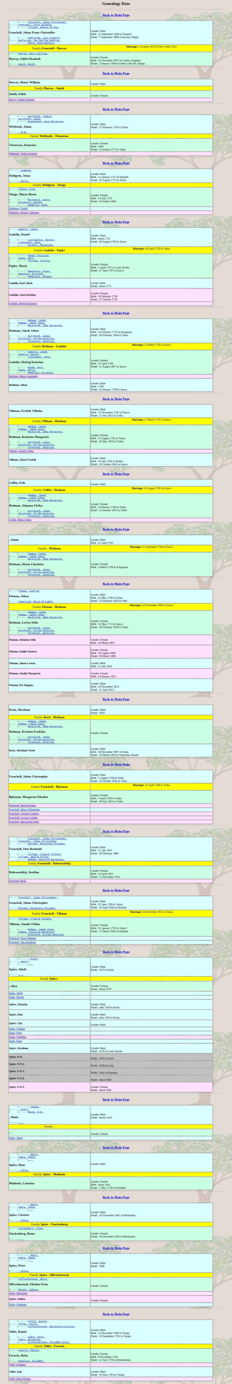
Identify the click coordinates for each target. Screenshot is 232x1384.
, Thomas (34, 1107)
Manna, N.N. (36, 1112)
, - (30, 964)
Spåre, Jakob (16, 993)
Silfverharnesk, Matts (33, 1279)
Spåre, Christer (17, 1028)
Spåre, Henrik (16, 997)
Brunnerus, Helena (31, 202)
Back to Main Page (116, 15)
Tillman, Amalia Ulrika (43, 27)
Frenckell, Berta (17, 880)
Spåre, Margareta (18, 1293)
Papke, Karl (27, 258)
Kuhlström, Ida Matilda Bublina (40, 40)
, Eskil (33, 959)
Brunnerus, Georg (39, 199)
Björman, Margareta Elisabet (47, 843)
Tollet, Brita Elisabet (20, 1378)
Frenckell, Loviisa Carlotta (23, 817)
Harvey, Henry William (33, 53)
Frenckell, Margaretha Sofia (24, 821)
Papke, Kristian (39, 255)
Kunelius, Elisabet (31, 1361)
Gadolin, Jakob (29, 229)
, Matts (24, 961)
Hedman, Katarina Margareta (46, 859)
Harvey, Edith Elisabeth (21, 99)
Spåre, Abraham (17, 1304)
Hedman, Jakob (37, 320)
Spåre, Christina (17, 1037)
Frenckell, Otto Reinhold (22, 942)
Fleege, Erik (27, 189)
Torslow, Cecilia (39, 260)
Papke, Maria (27, 370)
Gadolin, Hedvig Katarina (23, 303)
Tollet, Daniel (38, 1321)
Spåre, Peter (15, 1032)
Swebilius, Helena (40, 276)
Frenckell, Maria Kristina (22, 805)
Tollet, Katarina (17, 1364)
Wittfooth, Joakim (40, 116)
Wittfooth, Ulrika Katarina (23, 153)
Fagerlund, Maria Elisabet (36, 601)
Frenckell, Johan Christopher (47, 22)
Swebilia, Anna (38, 204)
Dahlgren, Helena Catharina (24, 212)
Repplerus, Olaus (39, 271)
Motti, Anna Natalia (41, 43)
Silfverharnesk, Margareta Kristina (52, 1326)
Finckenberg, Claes (31, 1228)
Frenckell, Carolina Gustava (24, 813)
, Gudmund (25, 170)
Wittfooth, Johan (30, 119)
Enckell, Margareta (41, 245)
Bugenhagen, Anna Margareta (46, 121)
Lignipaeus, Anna (30, 242)
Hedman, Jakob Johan (32, 323)
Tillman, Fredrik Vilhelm (45, 854)
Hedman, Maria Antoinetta (23, 376)
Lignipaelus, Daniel (41, 239)
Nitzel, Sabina (29, 1289)
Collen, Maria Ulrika (20, 519)
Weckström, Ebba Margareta (45, 325)
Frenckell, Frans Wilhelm (35, 24)
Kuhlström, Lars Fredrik (44, 38)
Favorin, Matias (29, 1350)
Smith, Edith (27, 64)
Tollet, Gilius (29, 1324)
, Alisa (24, 1170)
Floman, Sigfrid (29, 591)
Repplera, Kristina (31, 273)
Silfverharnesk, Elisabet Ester (49, 1342)
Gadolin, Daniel (29, 354)
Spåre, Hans (15, 1041)
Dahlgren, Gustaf (18, 208)
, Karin (24, 181)
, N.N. (23, 132)
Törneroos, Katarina (41, 341)
